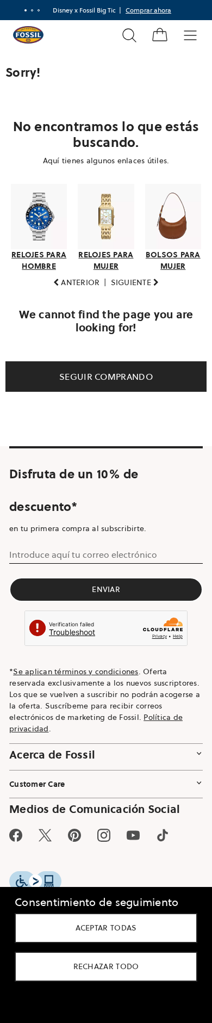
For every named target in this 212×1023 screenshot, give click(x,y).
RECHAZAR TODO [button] (102, 966)
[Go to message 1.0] (22, 10)
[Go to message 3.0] (35, 10)
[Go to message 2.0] (28, 10)
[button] (72, 291)
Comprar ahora (144, 10)
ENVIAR (102, 597)
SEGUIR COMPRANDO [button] (102, 385)
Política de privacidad (74, 737)
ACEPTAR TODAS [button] (102, 927)
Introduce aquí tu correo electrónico (83, 563)
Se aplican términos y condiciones (75, 680)
